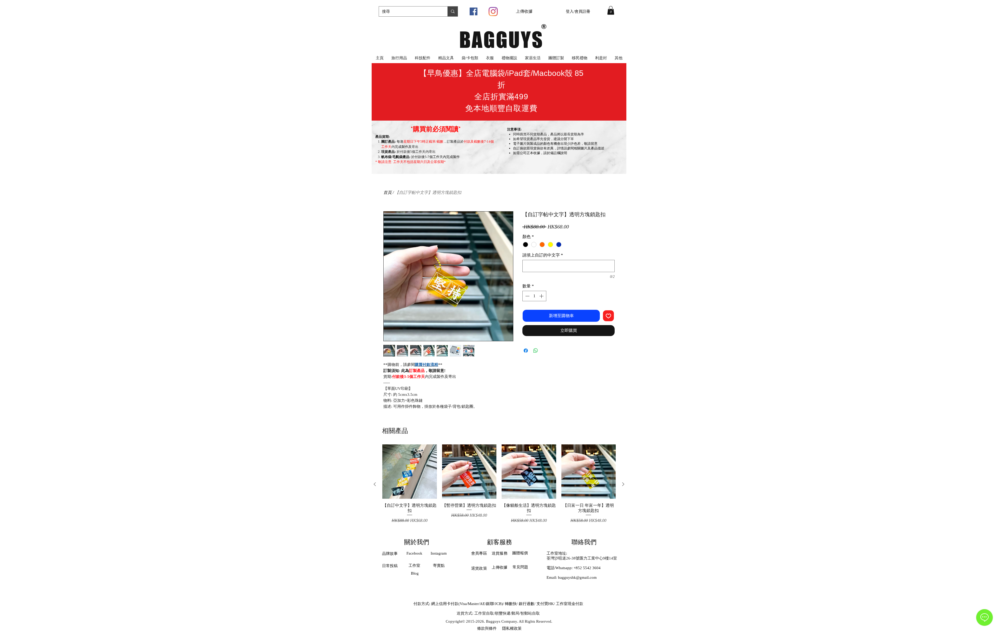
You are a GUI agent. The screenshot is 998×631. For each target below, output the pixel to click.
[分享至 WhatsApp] (536, 350)
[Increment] (542, 296)
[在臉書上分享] (526, 350)
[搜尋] (453, 11)
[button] (610, 10)
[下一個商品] (623, 484)
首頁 (387, 192)
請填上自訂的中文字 (542, 255)
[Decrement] (526, 296)
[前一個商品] (375, 484)
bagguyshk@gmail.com (577, 577)
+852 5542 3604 (587, 568)
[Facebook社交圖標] (473, 11)
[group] (499, 484)
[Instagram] (493, 11)
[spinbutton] (534, 296)
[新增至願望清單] (608, 316)
